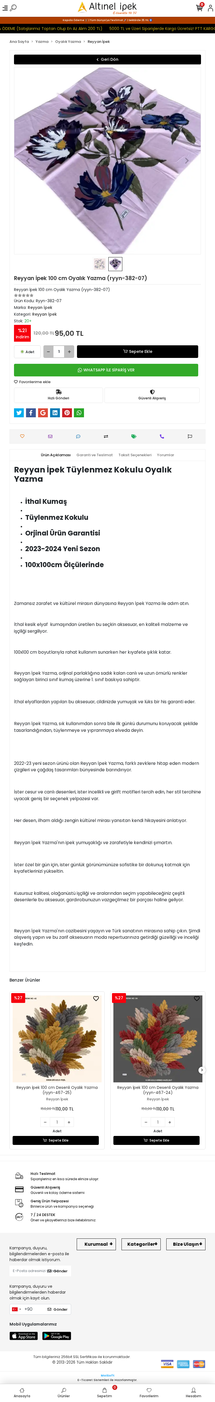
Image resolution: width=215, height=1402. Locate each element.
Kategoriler (141, 1244)
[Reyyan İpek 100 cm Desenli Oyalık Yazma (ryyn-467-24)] (57, 1039)
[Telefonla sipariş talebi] (163, 436)
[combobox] (16, 1309)
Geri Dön (109, 59)
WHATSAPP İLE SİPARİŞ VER (109, 370)
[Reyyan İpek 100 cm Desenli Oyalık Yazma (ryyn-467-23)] (157, 1039)
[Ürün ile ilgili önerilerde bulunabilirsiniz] (191, 436)
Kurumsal (96, 1244)
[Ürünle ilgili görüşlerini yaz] (80, 436)
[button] (28, 160)
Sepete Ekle (140, 351)
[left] (13, 1070)
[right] (202, 1070)
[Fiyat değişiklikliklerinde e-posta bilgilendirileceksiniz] (135, 436)
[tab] (56, 455)
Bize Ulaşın (186, 1244)
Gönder (60, 1271)
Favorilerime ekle (34, 382)
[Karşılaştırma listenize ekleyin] (107, 436)
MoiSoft (107, 1375)
